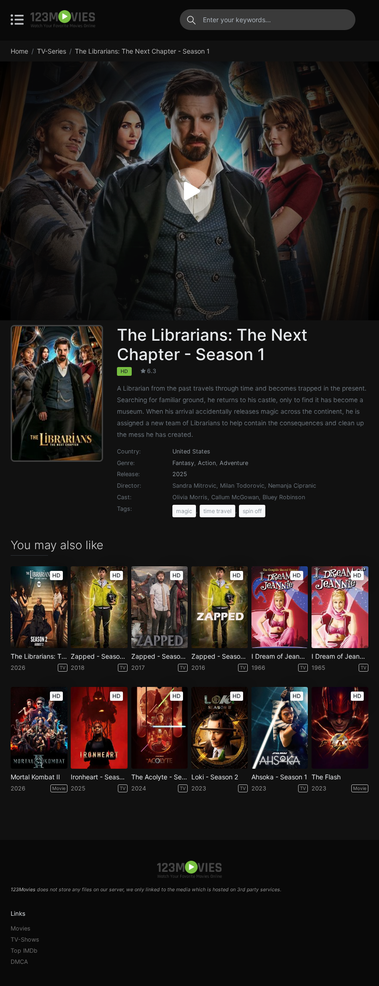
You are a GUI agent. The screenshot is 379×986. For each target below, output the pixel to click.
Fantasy (183, 462)
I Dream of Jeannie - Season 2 (279, 656)
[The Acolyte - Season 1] (159, 728)
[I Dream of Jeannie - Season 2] (279, 607)
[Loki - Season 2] (219, 728)
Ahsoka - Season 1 (279, 777)
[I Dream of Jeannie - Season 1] (340, 607)
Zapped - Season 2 (159, 656)
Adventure (234, 462)
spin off (252, 511)
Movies (21, 928)
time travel (217, 511)
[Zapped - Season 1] (219, 607)
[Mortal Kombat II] (39, 728)
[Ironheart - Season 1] (99, 728)
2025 (179, 474)
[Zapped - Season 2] (159, 607)
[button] (189, 191)
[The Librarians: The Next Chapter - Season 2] (39, 607)
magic (184, 511)
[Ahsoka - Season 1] (279, 728)
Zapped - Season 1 (219, 656)
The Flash (326, 777)
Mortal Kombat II (35, 777)
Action (207, 462)
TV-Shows (25, 939)
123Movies (23, 890)
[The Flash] (340, 728)
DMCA (19, 961)
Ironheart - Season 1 (99, 777)
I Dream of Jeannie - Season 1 (340, 656)
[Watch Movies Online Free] (63, 19)
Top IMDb (24, 950)
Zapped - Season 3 (99, 656)
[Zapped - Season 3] (99, 607)
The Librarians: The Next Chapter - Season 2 (39, 656)
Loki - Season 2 (214, 777)
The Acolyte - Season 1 (159, 777)
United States (191, 451)
